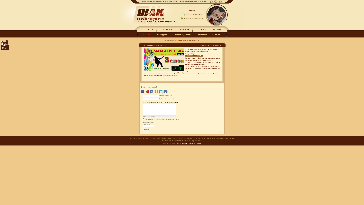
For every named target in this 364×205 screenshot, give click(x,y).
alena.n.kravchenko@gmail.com (194, 18)
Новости (146, 35)
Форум (217, 30)
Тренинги (166, 30)
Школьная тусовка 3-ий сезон (154, 45)
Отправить (146, 129)
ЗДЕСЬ (209, 60)
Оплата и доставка (183, 35)
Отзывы (184, 30)
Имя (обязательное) (165, 95)
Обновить (147, 124)
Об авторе (202, 35)
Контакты (216, 35)
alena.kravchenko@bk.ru (194, 14)
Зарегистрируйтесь (188, 73)
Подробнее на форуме (170, 75)
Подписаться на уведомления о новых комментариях (161, 119)
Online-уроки (161, 35)
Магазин (201, 30)
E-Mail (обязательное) (166, 99)
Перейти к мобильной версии (191, 143)
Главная (148, 30)
